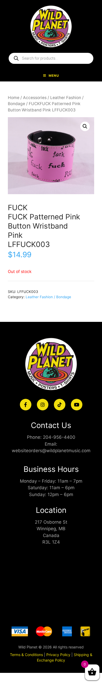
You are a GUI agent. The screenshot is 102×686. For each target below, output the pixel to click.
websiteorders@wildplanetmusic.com (51, 450)
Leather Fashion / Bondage (48, 297)
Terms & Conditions (26, 654)
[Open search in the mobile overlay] (51, 58)
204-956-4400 (59, 437)
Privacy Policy (58, 654)
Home (13, 97)
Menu (54, 76)
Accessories (35, 97)
